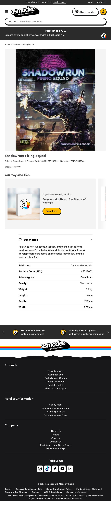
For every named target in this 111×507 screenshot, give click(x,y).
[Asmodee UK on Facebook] (55, 469)
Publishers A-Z (57, 35)
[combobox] (55, 21)
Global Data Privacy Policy (59, 489)
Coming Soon (59, 2)
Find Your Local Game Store (55, 445)
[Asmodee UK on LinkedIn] (70, 469)
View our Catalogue (55, 388)
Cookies (35, 492)
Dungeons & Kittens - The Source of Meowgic (64, 201)
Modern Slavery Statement (89, 489)
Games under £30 (55, 381)
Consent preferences (76, 492)
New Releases (55, 371)
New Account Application (55, 408)
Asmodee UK (51, 484)
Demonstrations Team (55, 415)
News (90, 2)
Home (7, 44)
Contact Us (55, 441)
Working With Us (55, 411)
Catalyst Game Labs (14, 161)
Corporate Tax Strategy (16, 492)
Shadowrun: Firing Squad (23, 44)
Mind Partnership (55, 448)
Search (8, 489)
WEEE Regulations (53, 492)
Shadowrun (86, 283)
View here (52, 211)
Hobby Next (55, 404)
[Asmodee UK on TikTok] (47, 469)
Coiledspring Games (56, 378)
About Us (101, 2)
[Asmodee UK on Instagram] (40, 469)
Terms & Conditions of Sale (29, 489)
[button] (103, 203)
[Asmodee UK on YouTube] (62, 469)
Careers (55, 438)
